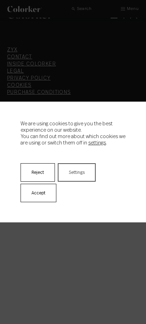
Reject (38, 172)
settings (97, 143)
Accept (38, 193)
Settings (77, 172)
